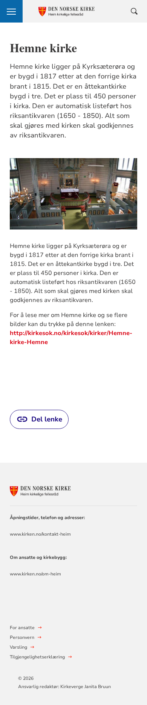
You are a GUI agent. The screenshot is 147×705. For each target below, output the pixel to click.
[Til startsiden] (51, 490)
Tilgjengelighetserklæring (37, 657)
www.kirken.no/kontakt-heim (40, 534)
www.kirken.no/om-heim (35, 574)
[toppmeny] (11, 11)
